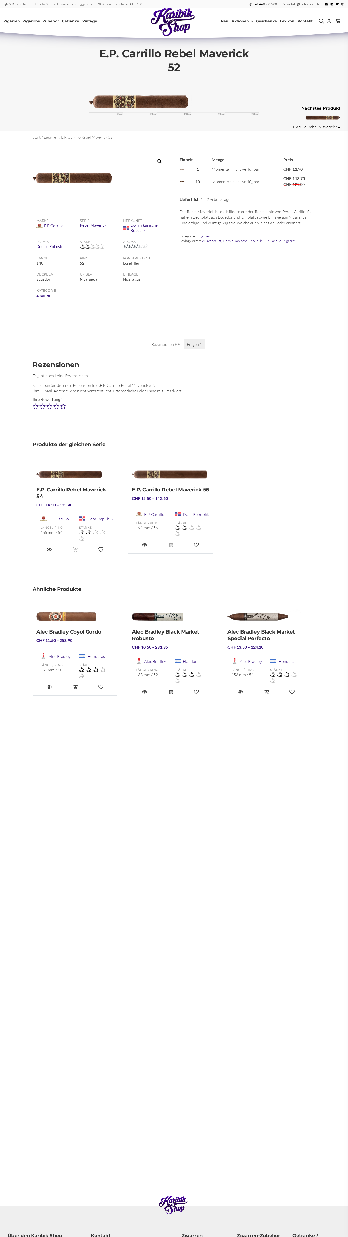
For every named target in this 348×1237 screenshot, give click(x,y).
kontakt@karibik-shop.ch (302, 4)
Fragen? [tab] (194, 344)
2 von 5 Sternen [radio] (42, 406)
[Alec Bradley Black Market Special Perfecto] (266, 619)
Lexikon (287, 21)
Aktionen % (242, 21)
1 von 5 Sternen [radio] (36, 406)
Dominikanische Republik (242, 241)
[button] (159, 161)
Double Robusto (49, 246)
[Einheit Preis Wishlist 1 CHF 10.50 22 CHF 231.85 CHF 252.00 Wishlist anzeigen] (196, 694)
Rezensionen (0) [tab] (165, 344)
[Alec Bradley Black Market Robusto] (170, 619)
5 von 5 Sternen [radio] (63, 406)
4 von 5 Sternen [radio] (56, 406)
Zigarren (12, 21)
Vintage (89, 21)
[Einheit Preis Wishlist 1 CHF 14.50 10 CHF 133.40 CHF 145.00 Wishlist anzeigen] (101, 552)
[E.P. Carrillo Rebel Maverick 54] (75, 476)
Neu (225, 21)
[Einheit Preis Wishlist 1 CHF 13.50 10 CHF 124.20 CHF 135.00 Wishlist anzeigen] (292, 694)
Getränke (70, 21)
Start (37, 137)
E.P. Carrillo (272, 241)
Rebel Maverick (93, 225)
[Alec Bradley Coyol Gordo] (75, 619)
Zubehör (51, 21)
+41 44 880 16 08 (264, 4)
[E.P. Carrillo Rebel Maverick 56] (170, 476)
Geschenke (266, 21)
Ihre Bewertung (48, 399)
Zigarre (289, 241)
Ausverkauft (211, 241)
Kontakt (305, 21)
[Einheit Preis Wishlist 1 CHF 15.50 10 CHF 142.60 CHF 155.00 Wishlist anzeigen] (196, 547)
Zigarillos (31, 21)
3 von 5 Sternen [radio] (49, 406)
